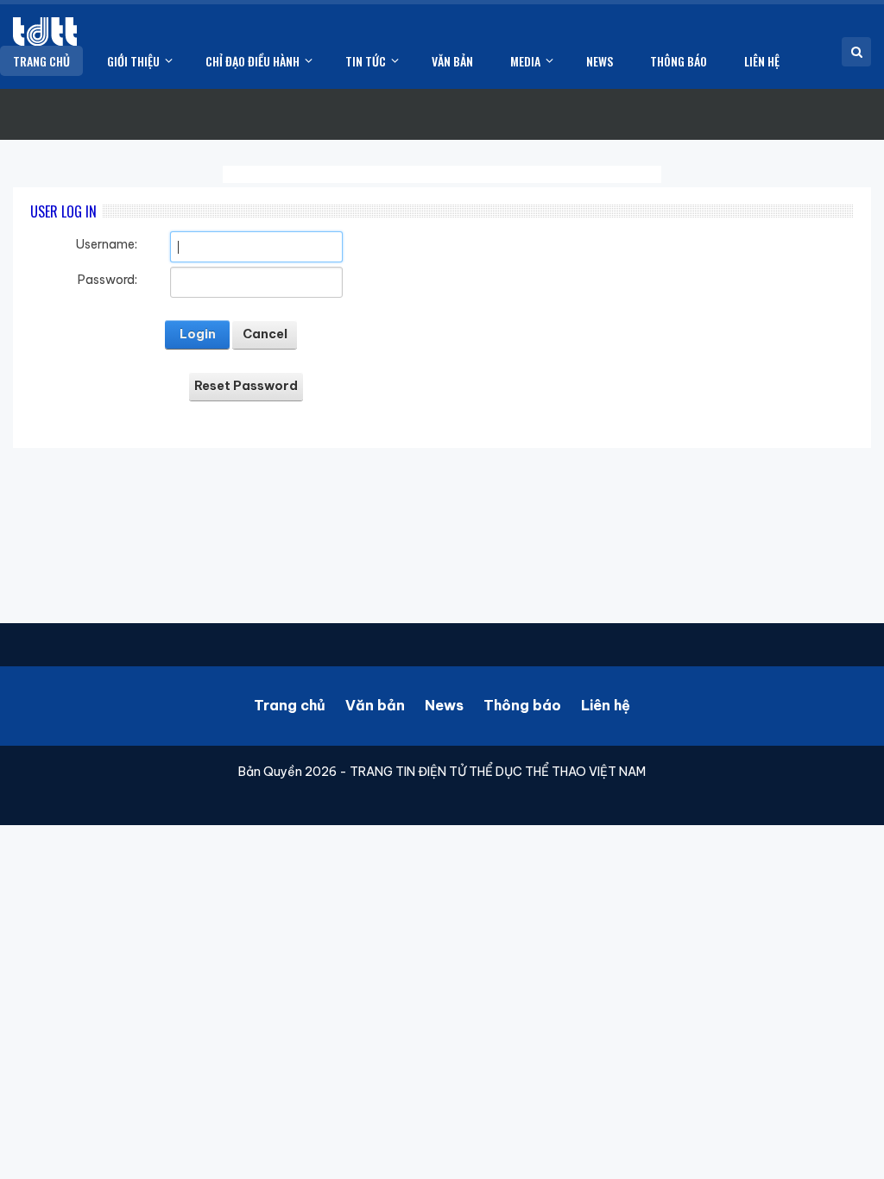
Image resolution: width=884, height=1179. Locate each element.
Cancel (265, 334)
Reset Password (246, 386)
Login (198, 334)
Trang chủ (289, 705)
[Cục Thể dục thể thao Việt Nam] (45, 31)
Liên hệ (605, 705)
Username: (106, 244)
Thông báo (522, 705)
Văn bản (375, 705)
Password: (107, 279)
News (444, 705)
